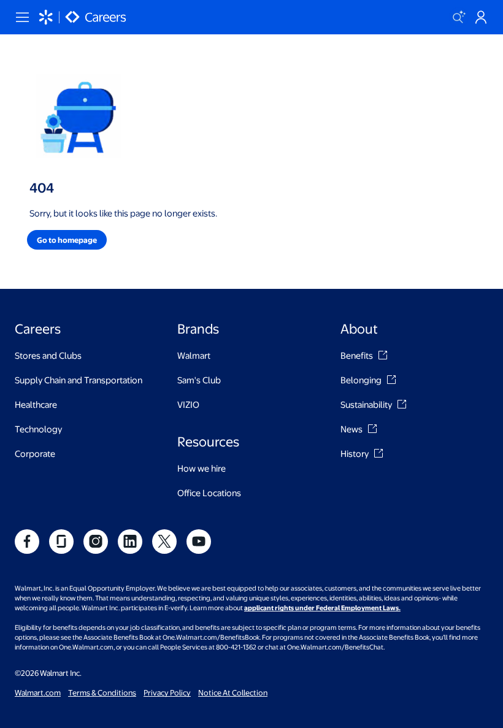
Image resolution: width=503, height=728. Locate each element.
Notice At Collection (232, 692)
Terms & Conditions (102, 692)
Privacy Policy (167, 692)
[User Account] (481, 17)
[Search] (459, 17)
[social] (27, 541)
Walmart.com (38, 692)
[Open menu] (22, 17)
